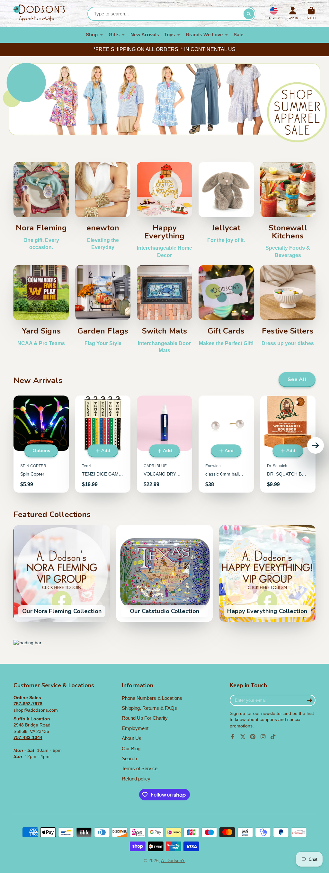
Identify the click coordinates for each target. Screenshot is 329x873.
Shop (92, 34)
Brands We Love (204, 34)
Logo (39, 13)
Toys (169, 34)
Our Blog (131, 748)
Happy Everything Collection (267, 573)
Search (129, 758)
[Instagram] (263, 737)
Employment (135, 728)
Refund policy (136, 778)
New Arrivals (144, 34)
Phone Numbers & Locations (152, 698)
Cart (311, 13)
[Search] (249, 13)
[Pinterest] (253, 737)
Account (293, 13)
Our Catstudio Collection (164, 573)
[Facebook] (233, 737)
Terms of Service (139, 768)
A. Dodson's (173, 860)
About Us (131, 738)
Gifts (114, 34)
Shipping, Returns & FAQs (149, 708)
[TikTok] (273, 737)
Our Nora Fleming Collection (61, 573)
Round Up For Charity (145, 718)
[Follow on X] (243, 737)
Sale (238, 34)
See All (297, 379)
